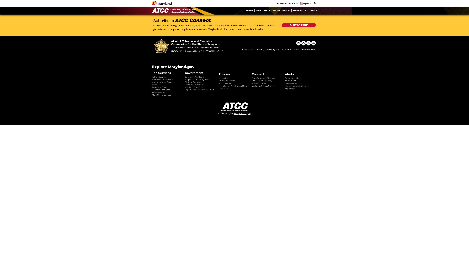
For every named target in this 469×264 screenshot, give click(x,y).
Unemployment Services (163, 82)
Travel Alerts (290, 81)
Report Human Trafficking (297, 86)
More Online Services (305, 49)
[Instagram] (308, 43)
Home (249, 10)
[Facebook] (303, 43)
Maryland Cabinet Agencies (197, 79)
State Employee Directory (263, 78)
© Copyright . (234, 113)
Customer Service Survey (263, 86)
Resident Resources (161, 90)
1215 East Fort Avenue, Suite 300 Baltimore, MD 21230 (195, 47)
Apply (313, 10)
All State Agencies (193, 82)
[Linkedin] (298, 43)
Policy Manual (225, 83)
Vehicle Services (159, 77)
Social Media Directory (262, 81)
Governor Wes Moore (194, 77)
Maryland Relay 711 (195, 51)
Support (298, 10)
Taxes (154, 84)
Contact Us (248, 49)
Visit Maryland (158, 92)
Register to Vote (159, 87)
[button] (315, 3)
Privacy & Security (265, 49)
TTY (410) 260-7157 (214, 51)
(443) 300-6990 (178, 51)
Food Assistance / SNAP (162, 79)
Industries (280, 10)
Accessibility (284, 49)
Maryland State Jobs (194, 87)
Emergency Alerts (293, 78)
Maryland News (259, 83)
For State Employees (194, 84)
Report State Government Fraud (199, 90)
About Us (261, 10)
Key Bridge (290, 88)
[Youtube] (313, 43)
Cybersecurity (291, 83)
